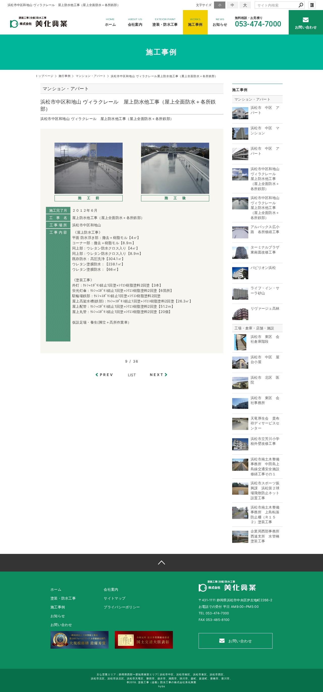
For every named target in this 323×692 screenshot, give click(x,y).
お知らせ (57, 616)
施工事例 (57, 607)
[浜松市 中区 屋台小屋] (240, 368)
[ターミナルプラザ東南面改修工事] (240, 258)
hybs (161, 686)
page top (161, 563)
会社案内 (111, 589)
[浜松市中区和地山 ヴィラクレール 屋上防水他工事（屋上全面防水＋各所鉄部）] (240, 180)
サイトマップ (114, 598)
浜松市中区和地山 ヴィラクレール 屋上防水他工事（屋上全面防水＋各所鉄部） (265, 179)
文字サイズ (204, 5)
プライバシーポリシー (122, 607)
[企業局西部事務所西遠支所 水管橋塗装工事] (240, 542)
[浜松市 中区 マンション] (240, 139)
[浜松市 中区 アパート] (240, 118)
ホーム (55, 589)
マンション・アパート (252, 99)
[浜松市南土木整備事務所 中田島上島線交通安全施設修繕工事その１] (240, 470)
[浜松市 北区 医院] (240, 388)
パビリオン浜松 (263, 267)
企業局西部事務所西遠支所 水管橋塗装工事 (265, 536)
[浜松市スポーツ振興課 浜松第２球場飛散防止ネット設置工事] (240, 494)
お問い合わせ (239, 641)
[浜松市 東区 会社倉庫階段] (240, 347)
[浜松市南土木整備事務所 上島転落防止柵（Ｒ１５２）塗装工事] (240, 518)
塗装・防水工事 (63, 598)
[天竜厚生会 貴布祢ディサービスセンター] (240, 429)
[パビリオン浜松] (240, 278)
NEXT (157, 374)
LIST (132, 375)
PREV (107, 374)
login (311, 5)
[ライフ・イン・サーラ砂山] (240, 299)
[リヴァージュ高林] (240, 319)
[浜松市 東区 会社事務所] (240, 409)
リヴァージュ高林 (265, 308)
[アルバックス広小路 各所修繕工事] (240, 238)
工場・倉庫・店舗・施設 (254, 328)
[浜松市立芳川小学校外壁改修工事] (240, 450)
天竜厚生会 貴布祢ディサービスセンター (265, 423)
